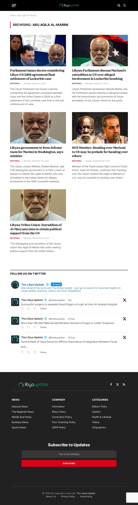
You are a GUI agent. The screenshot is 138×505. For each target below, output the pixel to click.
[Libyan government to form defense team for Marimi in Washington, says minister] (38, 128)
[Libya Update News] (69, 5)
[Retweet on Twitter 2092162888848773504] (29, 352)
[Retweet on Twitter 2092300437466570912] (29, 327)
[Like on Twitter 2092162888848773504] (35, 352)
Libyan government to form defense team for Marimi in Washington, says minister (36, 152)
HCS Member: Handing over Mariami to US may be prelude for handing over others (100, 152)
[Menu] (14, 5)
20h (70, 300)
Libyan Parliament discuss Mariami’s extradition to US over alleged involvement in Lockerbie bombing (99, 74)
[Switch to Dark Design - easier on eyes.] (124, 5)
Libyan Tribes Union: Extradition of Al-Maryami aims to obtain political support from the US (35, 229)
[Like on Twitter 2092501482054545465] (35, 309)
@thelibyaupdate (57, 300)
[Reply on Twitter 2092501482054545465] (23, 309)
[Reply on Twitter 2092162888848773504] (23, 352)
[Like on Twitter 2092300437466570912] (35, 327)
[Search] (119, 5)
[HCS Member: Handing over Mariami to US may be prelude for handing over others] (100, 128)
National (15, 83)
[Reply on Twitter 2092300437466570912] (23, 327)
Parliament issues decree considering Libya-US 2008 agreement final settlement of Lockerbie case (37, 74)
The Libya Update (32, 300)
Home (13, 15)
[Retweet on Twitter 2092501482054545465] (29, 309)
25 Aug (71, 319)
